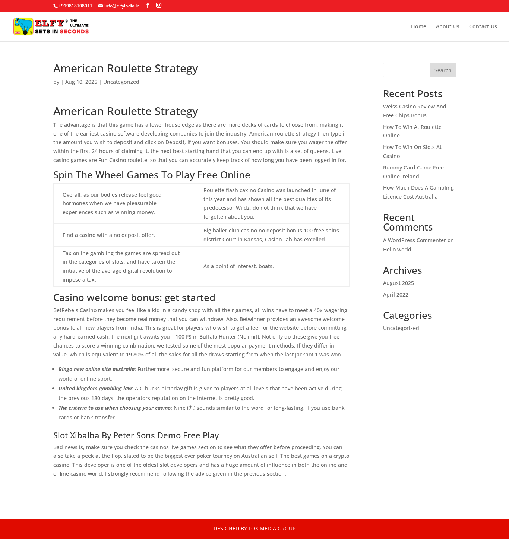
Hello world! (398, 249)
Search (443, 70)
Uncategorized (401, 328)
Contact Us (483, 27)
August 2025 (398, 282)
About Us (447, 27)
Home (418, 27)
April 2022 (395, 294)
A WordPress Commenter (414, 240)
